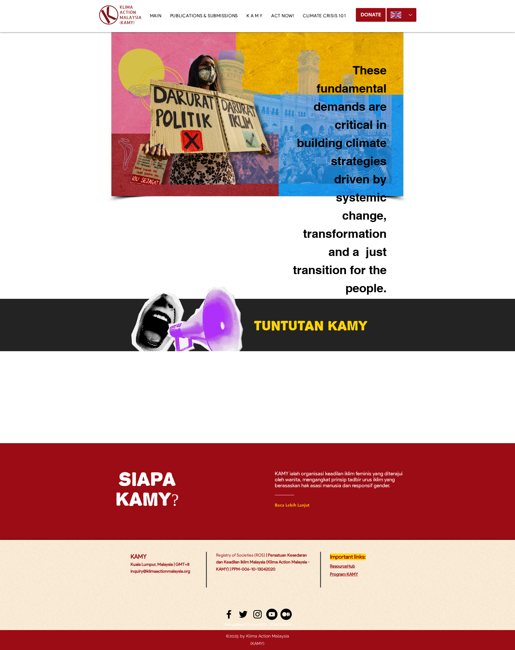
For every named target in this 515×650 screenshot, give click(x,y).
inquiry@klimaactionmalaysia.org (160, 571)
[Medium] (286, 614)
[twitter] (243, 614)
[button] (254, 16)
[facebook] (229, 614)
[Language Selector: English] (401, 15)
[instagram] (257, 614)
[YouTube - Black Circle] (271, 614)
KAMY (139, 556)
